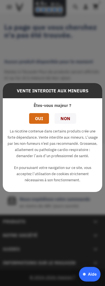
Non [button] (65, 118)
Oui (39, 118)
